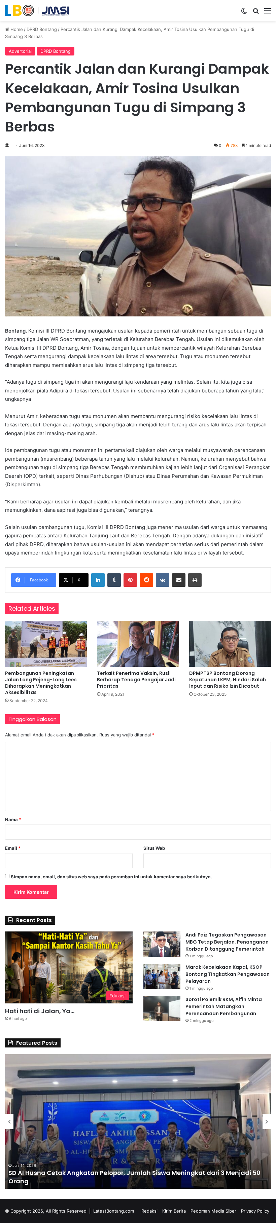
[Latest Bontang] (37, 10)
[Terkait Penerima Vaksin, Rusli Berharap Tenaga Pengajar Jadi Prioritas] (138, 644)
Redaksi (149, 1211)
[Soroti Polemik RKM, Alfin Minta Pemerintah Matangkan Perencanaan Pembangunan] (161, 1008)
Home (16, 29)
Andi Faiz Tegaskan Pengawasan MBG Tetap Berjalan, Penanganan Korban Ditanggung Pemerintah (227, 941)
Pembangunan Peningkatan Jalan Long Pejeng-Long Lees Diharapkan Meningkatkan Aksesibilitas (41, 683)
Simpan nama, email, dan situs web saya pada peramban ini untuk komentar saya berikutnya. (111, 876)
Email (13, 848)
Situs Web (154, 848)
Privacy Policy (255, 1211)
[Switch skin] (244, 13)
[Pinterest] (130, 580)
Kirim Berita (174, 1211)
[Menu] (267, 13)
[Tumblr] (114, 580)
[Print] (195, 580)
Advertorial (20, 51)
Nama (13, 819)
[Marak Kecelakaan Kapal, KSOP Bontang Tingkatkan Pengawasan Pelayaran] (161, 976)
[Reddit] (146, 580)
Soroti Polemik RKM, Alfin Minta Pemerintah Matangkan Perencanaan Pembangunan (223, 1006)
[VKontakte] (162, 580)
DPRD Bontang (42, 29)
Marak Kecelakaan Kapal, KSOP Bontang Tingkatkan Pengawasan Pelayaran (227, 974)
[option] (138, 1121)
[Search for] (255, 13)
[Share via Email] (178, 580)
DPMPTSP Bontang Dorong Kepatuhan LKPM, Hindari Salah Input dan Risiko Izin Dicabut (227, 679)
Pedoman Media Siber (213, 1211)
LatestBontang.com (113, 1211)
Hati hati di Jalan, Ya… (39, 1011)
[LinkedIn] (98, 580)
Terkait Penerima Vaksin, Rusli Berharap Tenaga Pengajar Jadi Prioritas (136, 679)
